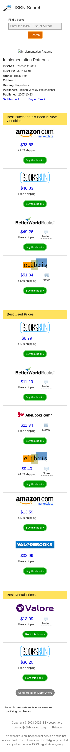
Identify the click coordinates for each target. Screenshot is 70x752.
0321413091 (23, 70)
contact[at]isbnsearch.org (30, 727)
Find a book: (16, 19)
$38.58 (26, 144)
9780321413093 (26, 66)
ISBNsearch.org (52, 722)
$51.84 (26, 275)
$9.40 (27, 468)
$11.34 (27, 425)
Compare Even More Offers (35, 692)
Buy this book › (35, 160)
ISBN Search (28, 7)
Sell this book (11, 99)
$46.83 (26, 188)
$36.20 (26, 662)
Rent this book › (35, 634)
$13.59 (26, 512)
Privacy (57, 727)
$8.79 (27, 338)
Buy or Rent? (36, 99)
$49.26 (26, 231)
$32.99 (26, 555)
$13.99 (26, 618)
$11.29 (27, 381)
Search (35, 35)
